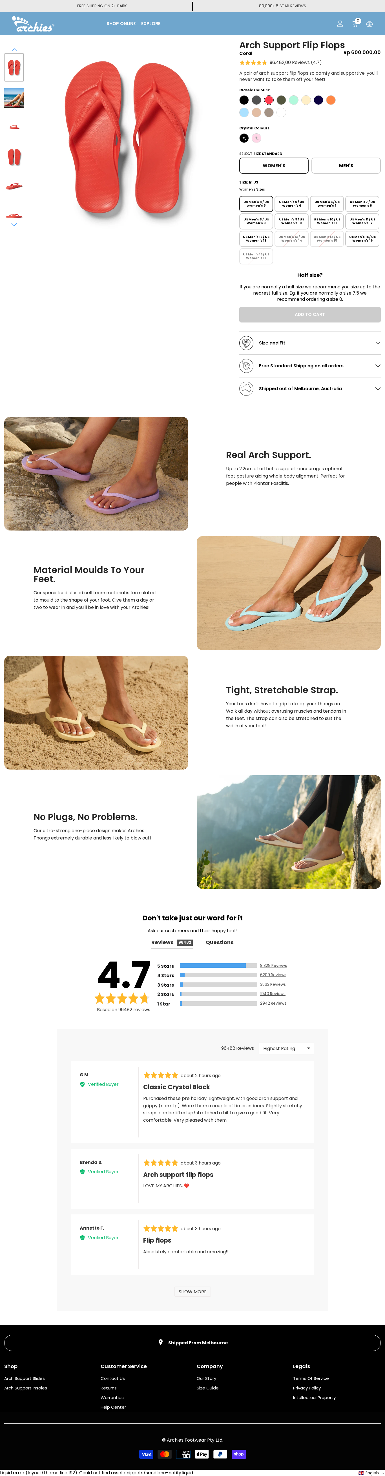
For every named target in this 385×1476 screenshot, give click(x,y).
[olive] (281, 100)
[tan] (256, 112)
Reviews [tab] (171, 942)
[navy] (318, 100)
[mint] (293, 100)
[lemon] (306, 100)
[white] (281, 112)
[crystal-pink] (256, 138)
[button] (14, 50)
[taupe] (268, 112)
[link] (96, 474)
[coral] (269, 100)
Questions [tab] (220, 942)
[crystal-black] (244, 138)
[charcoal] (256, 100)
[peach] (330, 100)
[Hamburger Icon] (369, 24)
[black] (244, 100)
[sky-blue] (244, 112)
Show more (193, 1292)
